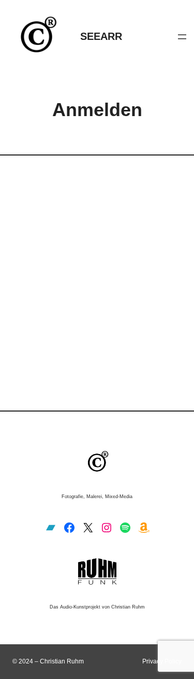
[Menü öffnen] (182, 37)
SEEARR (101, 36)
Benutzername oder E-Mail (63, 203)
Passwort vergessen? (97, 355)
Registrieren (141, 324)
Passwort (32, 249)
